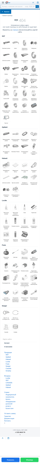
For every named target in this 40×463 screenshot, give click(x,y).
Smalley (8, 371)
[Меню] (3, 3)
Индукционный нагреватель (11, 396)
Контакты (7, 421)
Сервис (6, 392)
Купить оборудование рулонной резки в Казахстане (11, 403)
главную (15, 30)
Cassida (8, 368)
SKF (3, 36)
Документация (9, 418)
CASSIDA (9, 383)
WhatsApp (29, 460)
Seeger (4, 306)
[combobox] (18, 6)
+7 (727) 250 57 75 (20, 432)
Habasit (4, 158)
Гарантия (7, 416)
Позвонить (10, 460)
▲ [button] (20, 434)
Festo (4, 245)
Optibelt (4, 127)
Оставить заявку (10, 413)
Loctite (4, 200)
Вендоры (7, 376)
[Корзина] (37, 2)
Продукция (8, 352)
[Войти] (33, 2)
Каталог (6, 12)
